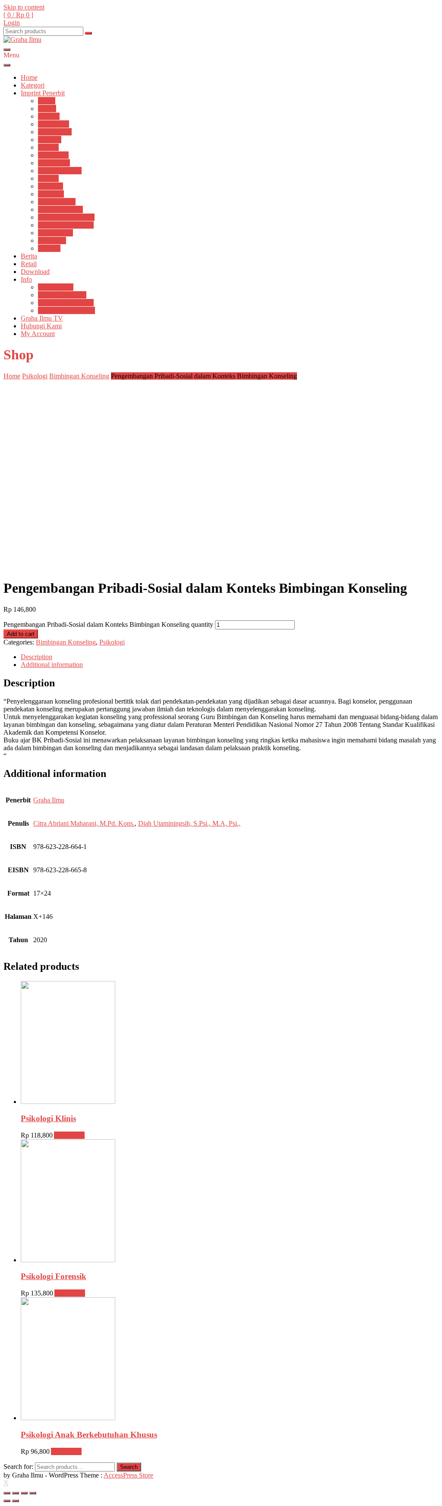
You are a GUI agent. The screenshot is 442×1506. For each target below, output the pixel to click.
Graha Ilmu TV (42, 318)
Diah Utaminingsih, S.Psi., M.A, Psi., (189, 823)
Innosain (49, 139)
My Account (38, 333)
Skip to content (23, 7)
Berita (29, 256)
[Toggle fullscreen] (24, 1493)
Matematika (54, 163)
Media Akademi (60, 170)
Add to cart (21, 634)
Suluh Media (55, 232)
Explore (49, 116)
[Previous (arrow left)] (6, 1501)
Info (26, 279)
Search (129, 1467)
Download (35, 271)
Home (29, 77)
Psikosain (51, 194)
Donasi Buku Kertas (66, 302)
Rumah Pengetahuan (66, 217)
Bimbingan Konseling (79, 376)
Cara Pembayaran (62, 295)
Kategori (32, 85)
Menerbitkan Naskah (66, 310)
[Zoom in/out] (32, 1493)
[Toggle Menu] (6, 65)
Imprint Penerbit (43, 93)
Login (11, 22)
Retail (29, 263)
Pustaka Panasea (60, 209)
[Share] (15, 1493)
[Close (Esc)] (6, 1493)
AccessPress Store (128, 1475)
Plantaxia (50, 186)
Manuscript (53, 155)
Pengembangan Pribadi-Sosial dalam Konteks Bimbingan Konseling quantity (108, 624)
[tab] (230, 657)
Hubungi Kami (41, 326)
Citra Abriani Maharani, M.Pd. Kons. (84, 823)
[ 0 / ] (18, 15)
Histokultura (55, 131)
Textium (49, 248)
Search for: (18, 1466)
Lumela (48, 147)
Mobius (48, 178)
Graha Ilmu (53, 124)
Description (36, 656)
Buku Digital (55, 287)
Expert (47, 108)
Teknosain (52, 240)
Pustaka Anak (57, 201)
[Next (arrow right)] (15, 1501)
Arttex (46, 100)
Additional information (52, 664)
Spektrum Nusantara (66, 225)
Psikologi (34, 376)
